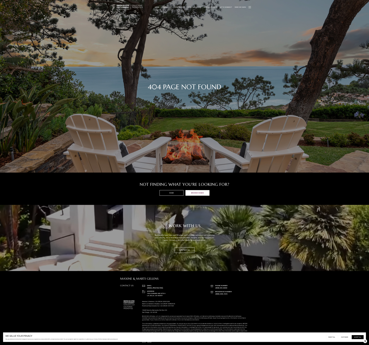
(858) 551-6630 (221, 288)
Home (171, 193)
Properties (167, 7)
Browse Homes (197, 193)
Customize (344, 337)
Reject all (331, 337)
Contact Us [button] (184, 250)
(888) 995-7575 (221, 294)
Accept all (357, 337)
